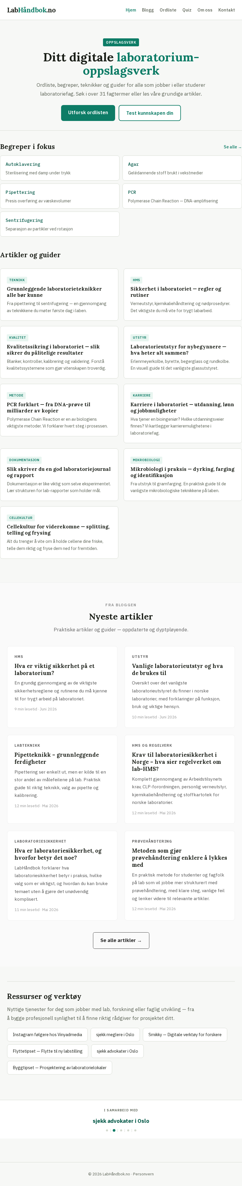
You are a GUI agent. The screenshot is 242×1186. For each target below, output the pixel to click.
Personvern (143, 1174)
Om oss (204, 10)
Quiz (187, 10)
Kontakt (226, 10)
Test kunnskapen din (149, 113)
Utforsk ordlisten (88, 112)
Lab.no (31, 10)
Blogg (148, 10)
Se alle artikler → (121, 940)
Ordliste (168, 10)
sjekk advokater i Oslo (117, 1051)
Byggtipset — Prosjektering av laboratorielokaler (60, 1067)
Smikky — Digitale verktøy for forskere (185, 1034)
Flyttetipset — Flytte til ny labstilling (48, 1051)
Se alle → (233, 147)
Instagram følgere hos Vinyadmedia (47, 1034)
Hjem (131, 10)
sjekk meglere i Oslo (115, 1034)
